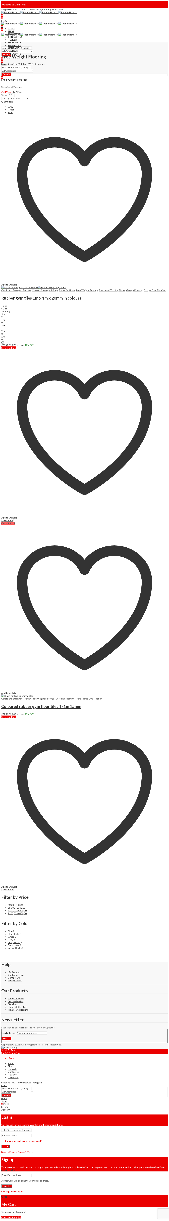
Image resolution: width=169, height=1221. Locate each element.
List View (17, 92)
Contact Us (14, 977)
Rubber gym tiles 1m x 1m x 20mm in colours (41, 298)
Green (11, 109)
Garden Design (15, 1001)
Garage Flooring (134, 290)
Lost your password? (31, 1141)
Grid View (6, 92)
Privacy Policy (15, 980)
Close (18, 1053)
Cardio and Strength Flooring (16, 290)
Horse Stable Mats (17, 1007)
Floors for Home (67, 290)
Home (4, 64)
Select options (8, 347)
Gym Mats (18, 64)
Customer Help (16, 974)
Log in (5, 1146)
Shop (10, 64)
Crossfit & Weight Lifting (45, 290)
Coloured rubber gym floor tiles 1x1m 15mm (41, 706)
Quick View (7, 520)
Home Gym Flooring (92, 698)
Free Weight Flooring (87, 290)
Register (7, 1186)
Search (6, 74)
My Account (14, 972)
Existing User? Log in (12, 1191)
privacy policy (8, 1170)
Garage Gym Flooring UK (156, 290)
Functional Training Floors (112, 290)
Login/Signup (8, 1053)
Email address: (9, 1032)
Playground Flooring (18, 1009)
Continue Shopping (11, 1217)
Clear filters (7, 101)
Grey (10, 106)
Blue (10, 112)
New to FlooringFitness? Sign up (17, 1152)
